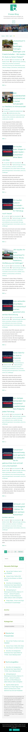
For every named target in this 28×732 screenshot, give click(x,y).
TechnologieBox (12, 662)
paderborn (4, 273)
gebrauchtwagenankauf (7, 170)
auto (7, 63)
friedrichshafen (17, 65)
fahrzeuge (22, 168)
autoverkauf (5, 65)
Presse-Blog (13, 14)
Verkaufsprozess (21, 67)
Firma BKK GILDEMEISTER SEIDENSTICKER (13, 111)
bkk (14, 113)
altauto (3, 166)
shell (23, 117)
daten (16, 113)
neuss (23, 271)
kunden (23, 65)
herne (15, 271)
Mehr (3, 85)
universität (10, 119)
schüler (7, 117)
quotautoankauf (11, 273)
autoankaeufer (8, 269)
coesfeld (15, 420)
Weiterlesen (16, 729)
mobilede (19, 271)
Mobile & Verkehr (6, 61)
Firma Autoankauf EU (16, 162)
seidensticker (19, 117)
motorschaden (16, 170)
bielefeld (11, 113)
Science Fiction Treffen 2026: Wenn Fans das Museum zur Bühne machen (13, 578)
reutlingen (8, 67)
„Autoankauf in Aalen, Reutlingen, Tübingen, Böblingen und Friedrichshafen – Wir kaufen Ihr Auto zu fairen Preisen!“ (13, 49)
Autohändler (19, 166)
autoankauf (11, 63)
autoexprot (14, 166)
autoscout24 (11, 271)
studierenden (5, 119)
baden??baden (16, 168)
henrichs (10, 115)
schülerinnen (12, 117)
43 (15, 551)
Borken (15, 526)
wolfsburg (4, 275)
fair (13, 65)
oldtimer (4, 67)
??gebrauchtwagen (16, 61)
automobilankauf (6, 168)
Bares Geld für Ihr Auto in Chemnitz (18, 355)
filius (19, 113)
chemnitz (21, 368)
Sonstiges (4, 113)
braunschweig (16, 474)
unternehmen (14, 67)
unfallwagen (5, 172)
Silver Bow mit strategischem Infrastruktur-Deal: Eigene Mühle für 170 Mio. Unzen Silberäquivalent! (13, 585)
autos (11, 168)
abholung (23, 61)
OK (10, 729)
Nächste (20, 551)
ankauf (3, 63)
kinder (13, 115)
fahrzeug (10, 65)
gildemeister (5, 115)
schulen (4, 117)
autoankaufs (17, 63)
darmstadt (15, 222)
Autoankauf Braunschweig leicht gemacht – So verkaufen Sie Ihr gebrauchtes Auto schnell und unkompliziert (13, 458)
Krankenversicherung (20, 115)
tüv (24, 170)
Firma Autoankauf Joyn (17, 59)
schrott (22, 170)
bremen (15, 323)
